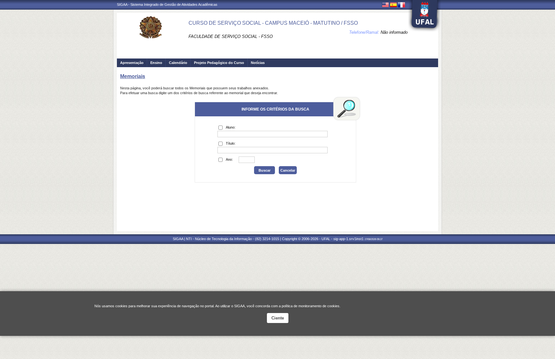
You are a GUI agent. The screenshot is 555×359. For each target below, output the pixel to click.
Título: (230, 143)
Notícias (258, 63)
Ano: (229, 159)
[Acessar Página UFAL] (424, 15)
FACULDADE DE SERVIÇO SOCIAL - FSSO (231, 36)
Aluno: (230, 127)
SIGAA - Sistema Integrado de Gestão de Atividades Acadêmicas (167, 4)
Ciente (277, 318)
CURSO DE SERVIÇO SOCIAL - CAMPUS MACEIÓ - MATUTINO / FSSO (273, 23)
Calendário (178, 63)
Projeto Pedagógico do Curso (219, 63)
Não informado (394, 32)
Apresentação (132, 63)
